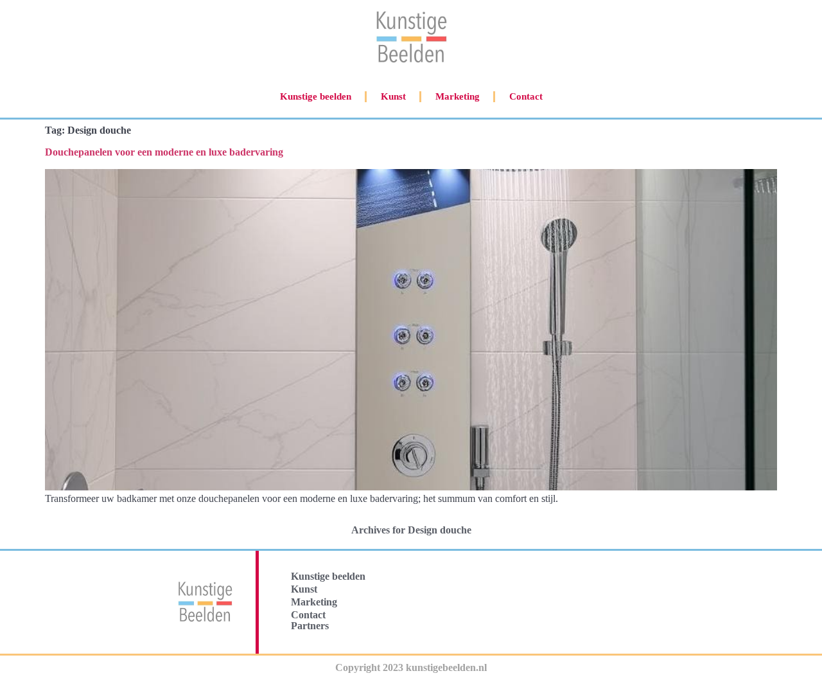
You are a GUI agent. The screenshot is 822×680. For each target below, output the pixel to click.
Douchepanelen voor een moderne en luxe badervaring (164, 152)
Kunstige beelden (315, 96)
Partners (310, 625)
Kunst (393, 96)
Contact (526, 96)
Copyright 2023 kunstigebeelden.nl (411, 667)
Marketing (457, 96)
